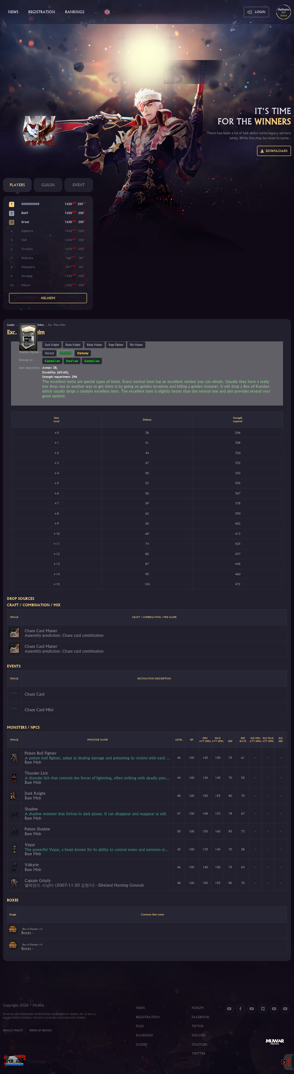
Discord (199, 1035)
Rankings (74, 12)
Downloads (275, 151)
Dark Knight (52, 345)
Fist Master (136, 345)
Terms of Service (40, 1030)
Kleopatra (28, 267)
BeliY (24, 213)
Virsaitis (27, 249)
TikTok (198, 1026)
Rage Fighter (116, 345)
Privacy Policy (13, 1030)
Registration (41, 12)
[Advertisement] (147, 54)
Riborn (26, 285)
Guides (11, 324)
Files (140, 1026)
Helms (40, 324)
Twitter (198, 1053)
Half (24, 240)
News (13, 12)
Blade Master (94, 345)
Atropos (26, 276)
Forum (198, 1008)
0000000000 (30, 204)
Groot (25, 222)
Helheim (48, 298)
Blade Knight (72, 345)
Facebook (200, 1017)
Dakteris (27, 231)
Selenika (27, 258)
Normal (49, 353)
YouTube (199, 1044)
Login (260, 12)
